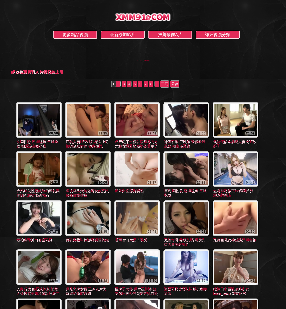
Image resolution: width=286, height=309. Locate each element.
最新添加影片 (122, 34)
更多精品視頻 (75, 34)
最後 (174, 84)
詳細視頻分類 (217, 34)
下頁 (164, 84)
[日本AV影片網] (143, 19)
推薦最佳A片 (170, 34)
